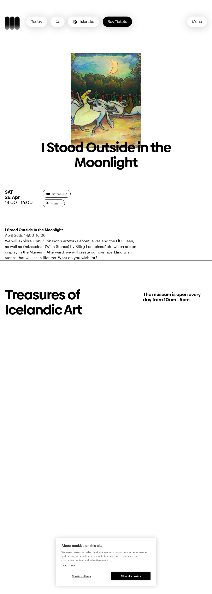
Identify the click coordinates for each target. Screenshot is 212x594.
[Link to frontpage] (12, 24)
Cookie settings (81, 576)
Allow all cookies (130, 576)
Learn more (68, 565)
